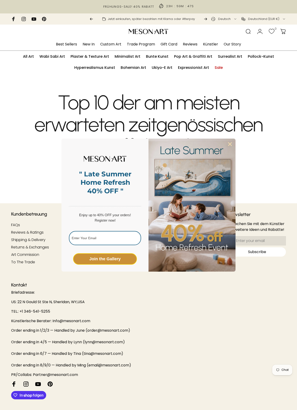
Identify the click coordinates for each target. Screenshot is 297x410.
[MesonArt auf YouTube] (38, 384)
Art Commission (25, 254)
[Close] (230, 143)
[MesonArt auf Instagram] (26, 384)
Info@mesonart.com (71, 321)
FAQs (15, 225)
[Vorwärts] (205, 19)
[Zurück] (91, 19)
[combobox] (224, 19)
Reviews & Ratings (27, 232)
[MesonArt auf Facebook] (14, 384)
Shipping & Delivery (28, 240)
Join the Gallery (105, 258)
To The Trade (23, 262)
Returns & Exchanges (30, 247)
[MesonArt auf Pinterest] (50, 384)
